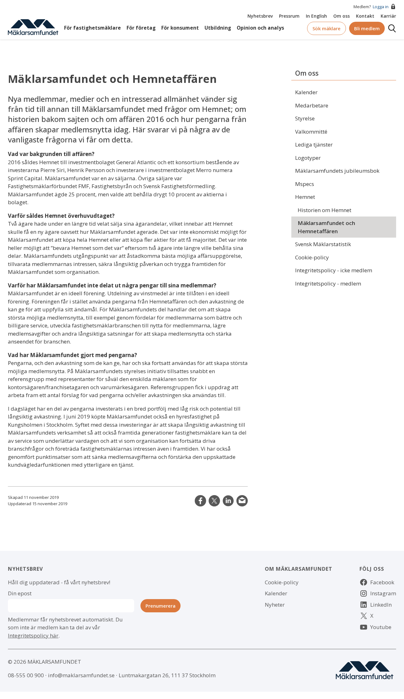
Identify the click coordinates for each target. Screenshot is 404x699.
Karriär (388, 16)
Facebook (382, 582)
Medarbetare (311, 105)
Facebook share (200, 500)
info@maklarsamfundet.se (81, 675)
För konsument (180, 28)
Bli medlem (367, 28)
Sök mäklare (326, 28)
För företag (141, 28)
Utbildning (218, 28)
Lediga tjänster (314, 144)
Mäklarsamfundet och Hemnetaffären (326, 227)
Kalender (306, 92)
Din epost (20, 593)
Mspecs (304, 184)
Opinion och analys (260, 28)
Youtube (380, 627)
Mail (242, 500)
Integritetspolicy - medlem (328, 283)
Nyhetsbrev (260, 16)
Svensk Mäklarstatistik (323, 244)
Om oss (341, 16)
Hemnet (305, 196)
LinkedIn (228, 500)
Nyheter (275, 604)
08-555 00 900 (26, 675)
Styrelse (305, 118)
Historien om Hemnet (324, 210)
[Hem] (33, 26)
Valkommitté (311, 131)
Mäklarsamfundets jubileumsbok (337, 170)
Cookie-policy (312, 257)
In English (316, 16)
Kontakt (365, 16)
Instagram (383, 593)
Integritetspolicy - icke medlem (333, 270)
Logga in (381, 6)
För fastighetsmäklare (92, 28)
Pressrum (289, 16)
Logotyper (308, 157)
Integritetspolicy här (33, 635)
